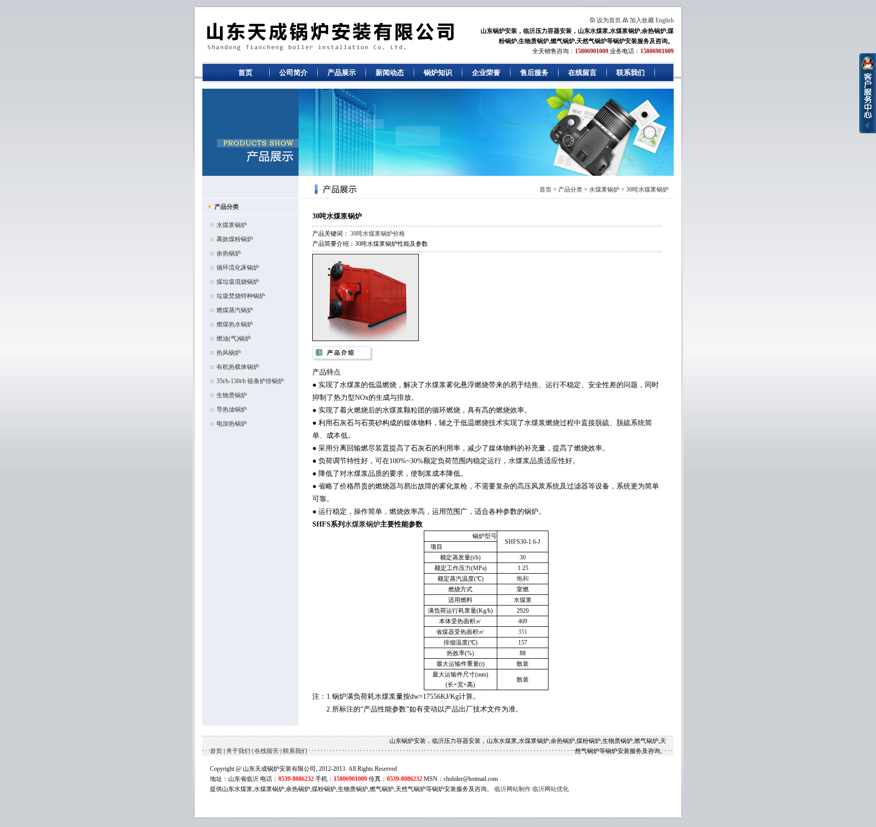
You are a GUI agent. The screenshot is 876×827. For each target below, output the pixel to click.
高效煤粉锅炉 (234, 239)
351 (522, 631)
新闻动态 (390, 73)
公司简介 (293, 73)
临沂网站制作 (512, 789)
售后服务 (534, 73)
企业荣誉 (486, 73)
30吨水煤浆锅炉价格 (377, 233)
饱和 (523, 578)
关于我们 (238, 751)
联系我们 (630, 73)
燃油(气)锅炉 (233, 338)
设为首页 (609, 20)
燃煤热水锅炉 (234, 324)
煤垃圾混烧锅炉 (237, 281)
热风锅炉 (228, 352)
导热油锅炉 (231, 409)
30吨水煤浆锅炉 (647, 189)
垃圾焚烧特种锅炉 (240, 295)
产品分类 (226, 206)
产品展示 (341, 73)
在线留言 (582, 73)
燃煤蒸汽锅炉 (234, 310)
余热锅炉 (228, 253)
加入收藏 (642, 20)
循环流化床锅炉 (237, 267)
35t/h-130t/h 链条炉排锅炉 (250, 381)
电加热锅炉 (231, 423)
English (664, 20)
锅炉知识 (438, 73)
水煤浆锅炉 (231, 225)
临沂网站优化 (550, 789)
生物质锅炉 (231, 395)
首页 (245, 73)
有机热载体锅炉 (237, 366)
